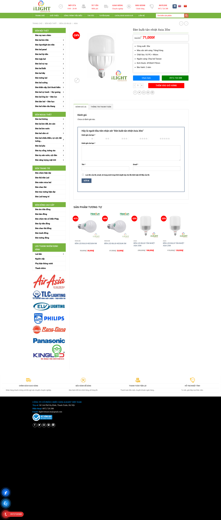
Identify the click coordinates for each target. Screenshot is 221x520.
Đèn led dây (40, 73)
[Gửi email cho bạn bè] (144, 93)
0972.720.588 (175, 78)
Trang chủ (40, 16)
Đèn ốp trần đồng (42, 223)
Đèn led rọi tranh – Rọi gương (47, 92)
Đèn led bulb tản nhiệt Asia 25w (173, 244)
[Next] (188, 234)
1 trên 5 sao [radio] (85, 139)
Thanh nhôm (40, 268)
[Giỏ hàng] (175, 6)
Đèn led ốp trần (41, 54)
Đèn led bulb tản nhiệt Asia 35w (144, 244)
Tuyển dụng (104, 16)
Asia (76, 23)
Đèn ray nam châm (43, 35)
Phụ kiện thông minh (44, 263)
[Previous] (74, 234)
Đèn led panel (41, 49)
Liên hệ (141, 16)
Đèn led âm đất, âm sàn (45, 124)
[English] (179, 6)
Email (135, 164)
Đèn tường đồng (42, 238)
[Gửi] (186, 15)
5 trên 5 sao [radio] (154, 139)
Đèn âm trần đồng (43, 209)
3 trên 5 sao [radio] (115, 139)
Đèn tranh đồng (41, 233)
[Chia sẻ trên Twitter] (139, 93)
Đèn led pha (40, 146)
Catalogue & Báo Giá (124, 16)
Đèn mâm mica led (43, 182)
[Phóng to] (76, 80)
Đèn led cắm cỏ (41, 133)
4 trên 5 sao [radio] (134, 139)
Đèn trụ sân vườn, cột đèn (46, 155)
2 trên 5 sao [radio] (99, 139)
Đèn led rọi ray (41, 64)
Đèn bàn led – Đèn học (44, 101)
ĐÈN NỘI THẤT (51, 23)
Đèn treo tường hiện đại (45, 192)
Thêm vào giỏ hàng (166, 85)
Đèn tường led (41, 78)
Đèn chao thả (40, 187)
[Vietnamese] (185, 6)
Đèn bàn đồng (41, 214)
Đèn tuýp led (40, 59)
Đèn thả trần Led (42, 178)
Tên (83, 164)
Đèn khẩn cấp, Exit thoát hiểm (47, 87)
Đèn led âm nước (42, 128)
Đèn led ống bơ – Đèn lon (46, 97)
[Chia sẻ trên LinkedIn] (152, 93)
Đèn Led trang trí (42, 196)
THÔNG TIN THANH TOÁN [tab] (101, 107)
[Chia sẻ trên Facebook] (135, 93)
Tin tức (90, 16)
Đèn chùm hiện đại (43, 173)
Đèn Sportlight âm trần (44, 45)
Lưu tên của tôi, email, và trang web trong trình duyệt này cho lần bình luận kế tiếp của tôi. (117, 175)
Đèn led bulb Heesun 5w (115, 243)
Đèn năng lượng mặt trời (45, 160)
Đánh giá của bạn (88, 135)
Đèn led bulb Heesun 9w (86, 243)
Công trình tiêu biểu (73, 16)
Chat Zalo (146, 78)
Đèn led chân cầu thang (45, 106)
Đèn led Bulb (65, 23)
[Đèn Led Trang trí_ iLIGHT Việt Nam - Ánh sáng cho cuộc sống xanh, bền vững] (43, 6)
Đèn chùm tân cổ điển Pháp (47, 219)
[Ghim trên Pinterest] (148, 93)
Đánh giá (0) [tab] (81, 107)
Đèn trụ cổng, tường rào (45, 150)
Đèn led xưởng (41, 82)
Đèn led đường (41, 119)
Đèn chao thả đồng (43, 228)
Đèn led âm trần (42, 40)
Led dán (38, 254)
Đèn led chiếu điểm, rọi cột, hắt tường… (48, 139)
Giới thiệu (54, 16)
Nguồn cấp (40, 259)
